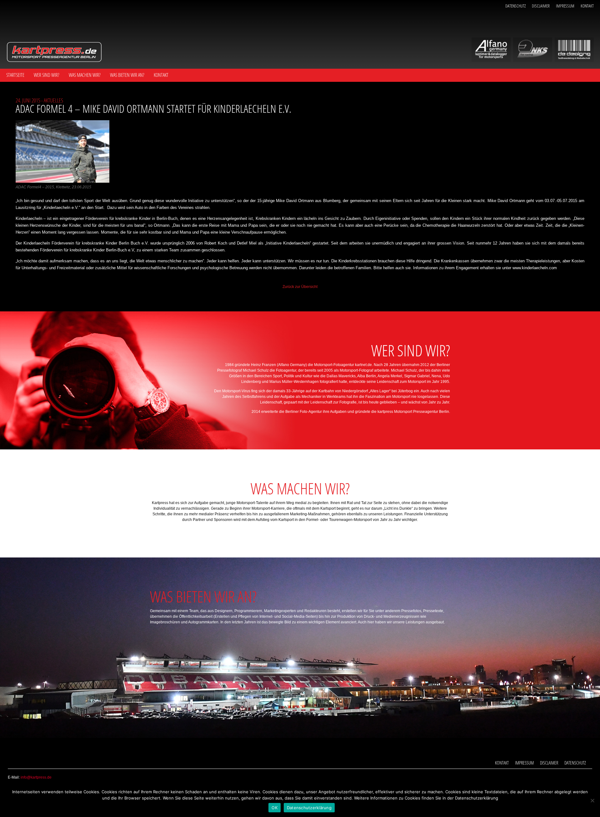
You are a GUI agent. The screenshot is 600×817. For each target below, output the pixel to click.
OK (275, 807)
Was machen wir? (85, 74)
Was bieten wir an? (127, 74)
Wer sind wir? (46, 74)
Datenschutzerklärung (309, 807)
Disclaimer (541, 6)
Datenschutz (515, 6)
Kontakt (587, 6)
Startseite (15, 74)
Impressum (565, 6)
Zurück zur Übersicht (300, 287)
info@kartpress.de (36, 777)
